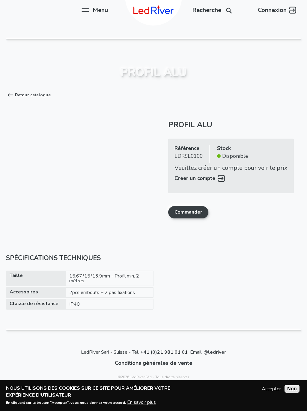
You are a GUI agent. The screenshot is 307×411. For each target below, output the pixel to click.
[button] (28, 95)
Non (292, 388)
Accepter (271, 388)
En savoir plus (141, 402)
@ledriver (215, 352)
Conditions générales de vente (153, 363)
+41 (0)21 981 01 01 (164, 352)
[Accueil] (153, 10)
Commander (188, 212)
